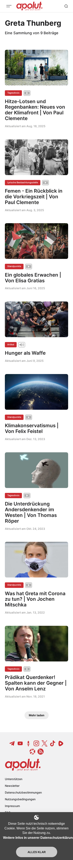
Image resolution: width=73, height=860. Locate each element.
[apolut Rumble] (61, 743)
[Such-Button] (66, 6)
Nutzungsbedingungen (20, 799)
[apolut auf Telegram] (12, 743)
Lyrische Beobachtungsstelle (22, 182)
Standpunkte (14, 266)
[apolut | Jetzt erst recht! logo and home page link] (23, 765)
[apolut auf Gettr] (28, 743)
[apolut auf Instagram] (36, 743)
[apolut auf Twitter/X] (45, 743)
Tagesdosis (13, 92)
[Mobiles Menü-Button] (9, 6)
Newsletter (12, 785)
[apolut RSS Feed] (41, 751)
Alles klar (37, 852)
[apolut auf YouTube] (20, 743)
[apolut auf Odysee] (32, 751)
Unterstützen (13, 779)
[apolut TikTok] (53, 743)
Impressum (12, 806)
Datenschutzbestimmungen (23, 792)
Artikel (10, 344)
